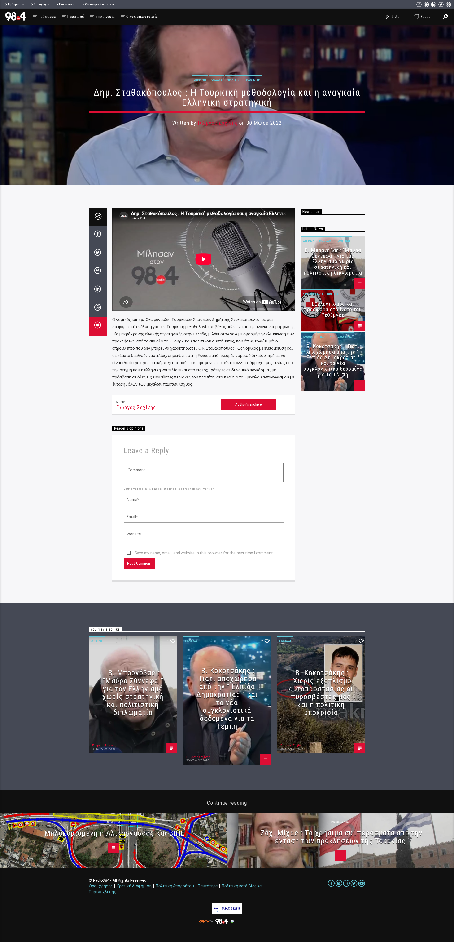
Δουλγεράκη (312, 294)
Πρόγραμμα (16, 4)
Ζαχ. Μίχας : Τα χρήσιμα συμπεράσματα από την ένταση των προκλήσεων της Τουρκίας (342, 836)
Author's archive (248, 404)
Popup (425, 16)
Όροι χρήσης (101, 886)
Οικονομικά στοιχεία (99, 4)
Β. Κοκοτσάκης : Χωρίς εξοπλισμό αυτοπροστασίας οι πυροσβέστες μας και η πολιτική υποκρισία (321, 692)
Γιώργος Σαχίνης (218, 123)
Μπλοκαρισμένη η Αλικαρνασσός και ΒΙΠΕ (115, 833)
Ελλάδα (216, 80)
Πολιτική (234, 80)
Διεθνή (200, 80)
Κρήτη (332, 294)
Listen (396, 16)
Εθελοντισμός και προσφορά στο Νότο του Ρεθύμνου (333, 310)
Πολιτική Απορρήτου (175, 886)
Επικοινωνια (67, 4)
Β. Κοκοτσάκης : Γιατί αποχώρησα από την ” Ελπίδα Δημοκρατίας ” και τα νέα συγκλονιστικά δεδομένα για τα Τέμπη (332, 360)
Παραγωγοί (41, 4)
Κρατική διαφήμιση (134, 886)
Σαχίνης (253, 80)
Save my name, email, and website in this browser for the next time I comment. (204, 552)
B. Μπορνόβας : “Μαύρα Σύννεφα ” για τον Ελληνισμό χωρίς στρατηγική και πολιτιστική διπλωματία (333, 261)
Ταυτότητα (208, 886)
